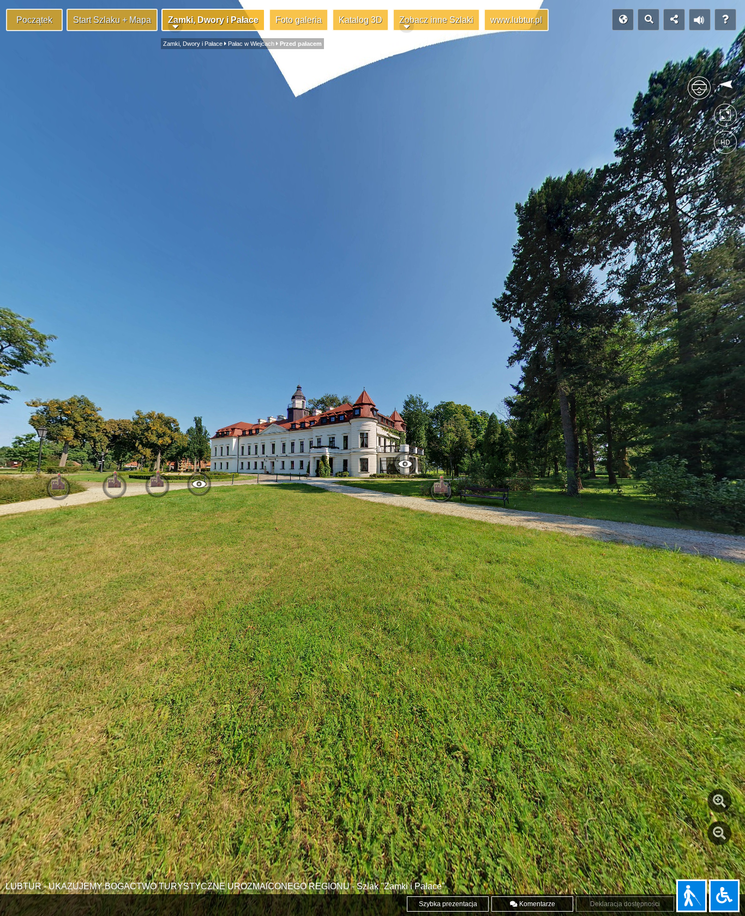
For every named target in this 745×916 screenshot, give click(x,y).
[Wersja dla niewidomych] (691, 895)
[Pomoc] (725, 20)
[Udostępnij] (674, 20)
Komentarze (536, 904)
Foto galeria (298, 20)
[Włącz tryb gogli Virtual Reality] (699, 92)
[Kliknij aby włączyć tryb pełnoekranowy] (725, 117)
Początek (34, 20)
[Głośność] (700, 20)
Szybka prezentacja (448, 904)
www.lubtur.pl (516, 20)
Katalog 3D (360, 20)
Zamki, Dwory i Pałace (213, 20)
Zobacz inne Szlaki (436, 20)
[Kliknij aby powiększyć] (719, 801)
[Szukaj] (648, 20)
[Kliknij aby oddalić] (719, 833)
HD (725, 142)
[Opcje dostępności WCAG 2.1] (724, 895)
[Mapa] (623, 20)
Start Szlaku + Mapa (112, 20)
